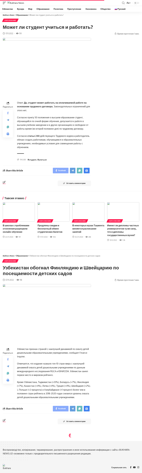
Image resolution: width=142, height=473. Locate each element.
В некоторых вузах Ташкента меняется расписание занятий (88, 228)
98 (21, 280)
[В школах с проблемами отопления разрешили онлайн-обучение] (19, 212)
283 (89, 237)
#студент (32, 159)
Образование (10, 20)
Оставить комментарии (75, 183)
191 (20, 33)
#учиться (42, 159)
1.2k (123, 240)
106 (54, 237)
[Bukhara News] (15, 3)
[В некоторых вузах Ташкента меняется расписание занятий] (88, 212)
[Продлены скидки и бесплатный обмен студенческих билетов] (54, 212)
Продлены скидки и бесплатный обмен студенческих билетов (50, 228)
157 (19, 237)
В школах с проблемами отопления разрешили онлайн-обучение (16, 228)
